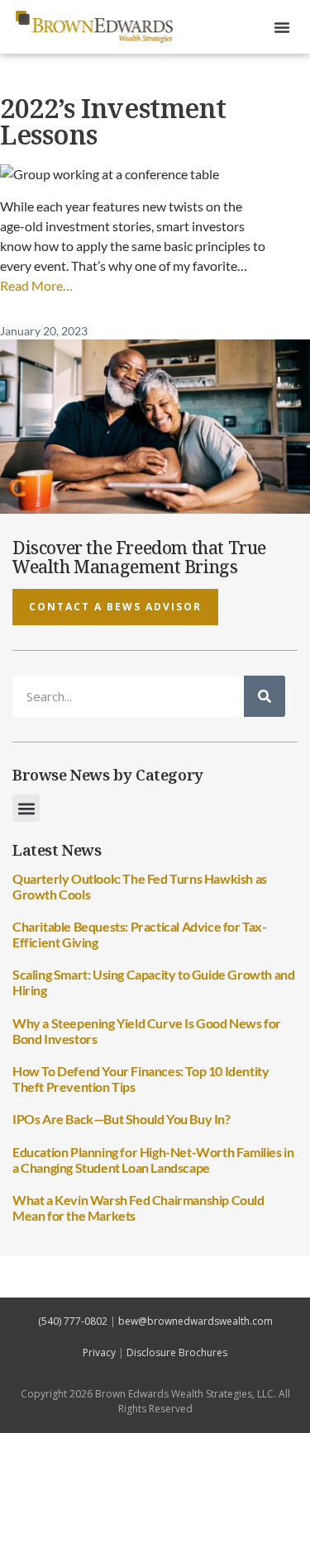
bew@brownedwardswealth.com (195, 1321)
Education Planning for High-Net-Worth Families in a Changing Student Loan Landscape (152, 1159)
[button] (281, 27)
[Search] (264, 696)
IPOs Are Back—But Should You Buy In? (121, 1119)
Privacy (99, 1352)
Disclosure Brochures (176, 1352)
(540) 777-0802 (72, 1321)
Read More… (36, 285)
